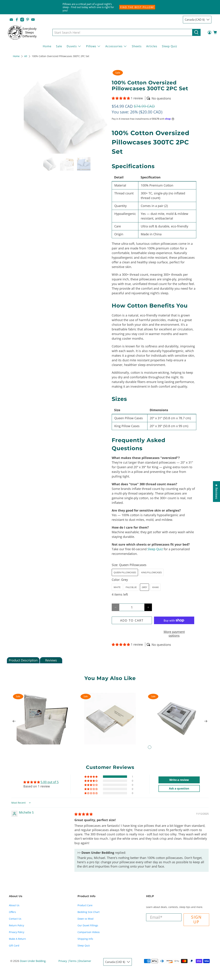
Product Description (23, 660)
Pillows (91, 46)
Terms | (74, 961)
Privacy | (63, 961)
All (25, 56)
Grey (144, 587)
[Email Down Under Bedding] (11, 19)
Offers (12, 912)
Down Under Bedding (33, 961)
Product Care (85, 905)
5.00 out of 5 (50, 782)
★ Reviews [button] (216, 491)
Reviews (51, 660)
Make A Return (17, 938)
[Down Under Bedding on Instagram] (22, 19)
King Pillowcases (151, 572)
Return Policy (16, 925)
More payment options (174, 634)
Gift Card (14, 945)
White (117, 587)
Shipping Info (85, 938)
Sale (59, 46)
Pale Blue (131, 587)
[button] (121, 98)
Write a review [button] (179, 780)
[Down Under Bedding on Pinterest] (28, 19)
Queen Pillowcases (125, 572)
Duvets (72, 46)
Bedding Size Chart (89, 912)
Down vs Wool (86, 918)
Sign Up (196, 919)
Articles (151, 46)
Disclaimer (85, 961)
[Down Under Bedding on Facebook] (17, 19)
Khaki (155, 587)
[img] (83, 814)
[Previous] (14, 721)
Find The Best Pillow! (137, 7)
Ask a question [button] (179, 788)
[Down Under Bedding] (24, 32)
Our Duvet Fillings (88, 925)
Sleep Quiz (169, 46)
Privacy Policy (16, 932)
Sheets (137, 46)
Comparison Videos (89, 932)
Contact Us (15, 918)
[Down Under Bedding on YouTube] (33, 19)
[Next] (206, 721)
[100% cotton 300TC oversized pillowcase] (66, 111)
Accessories (114, 46)
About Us (14, 905)
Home (47, 46)
